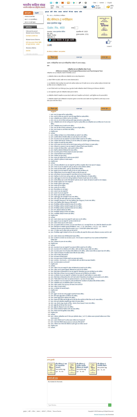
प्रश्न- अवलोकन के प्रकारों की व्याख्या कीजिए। (62, 142)
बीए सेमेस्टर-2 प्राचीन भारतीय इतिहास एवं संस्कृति (82, 365)
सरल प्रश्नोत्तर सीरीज (59, 31)
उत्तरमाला (53, 133)
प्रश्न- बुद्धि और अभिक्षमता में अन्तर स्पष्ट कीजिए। (62, 307)
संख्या (72, 28)
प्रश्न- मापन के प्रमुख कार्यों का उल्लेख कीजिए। (62, 114)
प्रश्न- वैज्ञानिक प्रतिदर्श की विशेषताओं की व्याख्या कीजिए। (64, 150)
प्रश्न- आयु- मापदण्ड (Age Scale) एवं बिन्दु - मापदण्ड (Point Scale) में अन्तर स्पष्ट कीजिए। (73, 303)
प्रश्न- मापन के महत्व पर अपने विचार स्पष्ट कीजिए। (63, 129)
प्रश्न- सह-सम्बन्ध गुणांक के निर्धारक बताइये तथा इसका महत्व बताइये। (67, 152)
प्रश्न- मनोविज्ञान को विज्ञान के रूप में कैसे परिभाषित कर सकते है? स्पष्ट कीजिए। (69, 135)
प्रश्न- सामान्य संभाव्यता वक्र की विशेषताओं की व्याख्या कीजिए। (65, 236)
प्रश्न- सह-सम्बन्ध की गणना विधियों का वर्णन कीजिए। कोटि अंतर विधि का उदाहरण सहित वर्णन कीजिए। (74, 249)
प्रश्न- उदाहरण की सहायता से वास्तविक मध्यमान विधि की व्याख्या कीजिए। (68, 253)
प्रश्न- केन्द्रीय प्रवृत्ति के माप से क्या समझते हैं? (62, 182)
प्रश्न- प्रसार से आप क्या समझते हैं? (59, 191)
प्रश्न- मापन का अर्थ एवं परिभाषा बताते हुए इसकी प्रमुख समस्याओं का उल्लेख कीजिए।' (71, 120)
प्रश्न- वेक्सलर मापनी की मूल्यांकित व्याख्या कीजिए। (63, 311)
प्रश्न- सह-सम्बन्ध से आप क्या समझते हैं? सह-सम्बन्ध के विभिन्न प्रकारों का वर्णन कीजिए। (71, 139)
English (110, 3)
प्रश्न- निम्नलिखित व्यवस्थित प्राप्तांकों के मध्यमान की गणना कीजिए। (66, 208)
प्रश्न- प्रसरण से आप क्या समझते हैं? (59, 193)
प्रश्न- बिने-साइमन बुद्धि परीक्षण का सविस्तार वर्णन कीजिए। (64, 296)
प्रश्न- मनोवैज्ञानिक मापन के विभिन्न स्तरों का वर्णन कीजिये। (64, 118)
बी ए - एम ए (49, 15)
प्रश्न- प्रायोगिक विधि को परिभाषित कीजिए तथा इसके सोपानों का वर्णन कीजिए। (69, 137)
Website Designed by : (99, 414)
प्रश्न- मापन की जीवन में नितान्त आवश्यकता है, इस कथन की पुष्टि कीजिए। (68, 127)
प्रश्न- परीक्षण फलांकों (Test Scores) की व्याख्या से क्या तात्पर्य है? (67, 284)
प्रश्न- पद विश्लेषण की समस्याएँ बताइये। (60, 288)
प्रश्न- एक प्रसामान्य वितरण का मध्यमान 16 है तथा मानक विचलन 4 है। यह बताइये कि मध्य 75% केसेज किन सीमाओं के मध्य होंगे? (81, 225)
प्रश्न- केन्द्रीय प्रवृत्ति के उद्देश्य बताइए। (60, 183)
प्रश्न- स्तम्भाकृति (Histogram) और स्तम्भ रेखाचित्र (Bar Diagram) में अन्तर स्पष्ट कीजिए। (73, 200)
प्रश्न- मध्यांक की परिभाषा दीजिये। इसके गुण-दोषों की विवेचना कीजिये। (67, 169)
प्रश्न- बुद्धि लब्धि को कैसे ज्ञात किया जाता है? (61, 305)
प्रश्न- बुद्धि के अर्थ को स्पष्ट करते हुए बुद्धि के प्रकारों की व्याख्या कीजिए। (67, 294)
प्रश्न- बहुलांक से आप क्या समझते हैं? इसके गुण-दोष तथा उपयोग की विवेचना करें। (70, 170)
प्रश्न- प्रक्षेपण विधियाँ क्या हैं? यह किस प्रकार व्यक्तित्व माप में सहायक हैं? (68, 320)
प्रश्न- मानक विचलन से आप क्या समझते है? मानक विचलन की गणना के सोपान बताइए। (71, 174)
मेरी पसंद (71, 11)
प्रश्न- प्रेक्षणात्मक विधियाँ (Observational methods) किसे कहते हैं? (68, 322)
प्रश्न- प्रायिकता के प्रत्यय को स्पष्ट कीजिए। (61, 241)
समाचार (60, 11)
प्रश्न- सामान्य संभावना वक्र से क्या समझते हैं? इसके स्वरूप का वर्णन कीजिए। (69, 219)
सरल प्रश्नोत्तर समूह (54, 23)
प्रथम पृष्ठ (79, 57)
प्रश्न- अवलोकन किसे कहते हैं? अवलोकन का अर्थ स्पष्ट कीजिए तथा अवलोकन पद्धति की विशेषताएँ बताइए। (75, 141)
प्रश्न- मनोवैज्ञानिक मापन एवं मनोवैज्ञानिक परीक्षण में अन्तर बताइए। (66, 283)
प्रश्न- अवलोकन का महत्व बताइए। (59, 155)
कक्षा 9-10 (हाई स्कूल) (30, 22)
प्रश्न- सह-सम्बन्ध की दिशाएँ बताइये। (59, 256)
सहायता (76, 11)
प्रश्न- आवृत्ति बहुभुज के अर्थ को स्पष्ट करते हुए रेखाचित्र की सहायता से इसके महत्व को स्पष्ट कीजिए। (74, 178)
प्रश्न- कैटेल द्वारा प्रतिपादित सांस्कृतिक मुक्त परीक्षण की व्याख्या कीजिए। (67, 301)
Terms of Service (57, 411)
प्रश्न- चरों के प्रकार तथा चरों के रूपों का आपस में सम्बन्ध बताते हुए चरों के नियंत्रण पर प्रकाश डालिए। (75, 144)
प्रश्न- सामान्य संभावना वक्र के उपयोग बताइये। (62, 223)
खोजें (51, 11)
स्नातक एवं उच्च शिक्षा (30, 16)
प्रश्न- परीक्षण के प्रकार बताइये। (58, 286)
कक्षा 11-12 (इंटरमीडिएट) (31, 19)
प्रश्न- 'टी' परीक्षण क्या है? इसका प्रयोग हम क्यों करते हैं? (64, 230)
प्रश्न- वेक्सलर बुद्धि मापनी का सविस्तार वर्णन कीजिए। (63, 297)
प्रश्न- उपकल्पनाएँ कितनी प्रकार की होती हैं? (61, 154)
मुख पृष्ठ (47, 11)
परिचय (55, 11)
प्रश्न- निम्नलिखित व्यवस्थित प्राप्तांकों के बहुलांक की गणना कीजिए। (66, 206)
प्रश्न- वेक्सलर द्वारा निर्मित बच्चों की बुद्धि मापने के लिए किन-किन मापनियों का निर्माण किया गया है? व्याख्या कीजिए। (77, 299)
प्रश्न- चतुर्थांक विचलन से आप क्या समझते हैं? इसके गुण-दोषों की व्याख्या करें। (69, 172)
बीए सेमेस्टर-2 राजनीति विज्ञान (102, 364)
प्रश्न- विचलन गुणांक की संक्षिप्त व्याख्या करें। (61, 195)
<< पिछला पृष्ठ (52, 57)
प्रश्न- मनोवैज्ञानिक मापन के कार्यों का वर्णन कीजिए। (63, 126)
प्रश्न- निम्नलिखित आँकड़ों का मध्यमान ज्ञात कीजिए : (63, 212)
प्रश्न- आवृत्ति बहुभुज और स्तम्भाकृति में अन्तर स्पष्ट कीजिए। (64, 197)
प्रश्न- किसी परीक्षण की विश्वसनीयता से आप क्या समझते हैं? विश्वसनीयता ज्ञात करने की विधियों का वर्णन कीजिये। (77, 271)
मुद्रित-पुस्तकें (28, 13)
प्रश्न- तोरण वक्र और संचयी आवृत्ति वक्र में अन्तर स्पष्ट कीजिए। (66, 198)
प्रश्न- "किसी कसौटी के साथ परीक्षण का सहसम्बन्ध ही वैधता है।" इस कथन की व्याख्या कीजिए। (73, 279)
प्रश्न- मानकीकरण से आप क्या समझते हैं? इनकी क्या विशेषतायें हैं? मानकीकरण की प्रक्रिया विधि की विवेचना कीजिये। (78, 281)
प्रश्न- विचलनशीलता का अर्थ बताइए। (59, 189)
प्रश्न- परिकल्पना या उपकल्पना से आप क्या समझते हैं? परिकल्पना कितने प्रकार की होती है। (72, 146)
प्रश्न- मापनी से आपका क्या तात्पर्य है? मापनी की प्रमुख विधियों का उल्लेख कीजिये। (70, 116)
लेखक (94, 3)
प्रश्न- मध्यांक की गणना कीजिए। (58, 185)
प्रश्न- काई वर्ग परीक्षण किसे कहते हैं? (59, 254)
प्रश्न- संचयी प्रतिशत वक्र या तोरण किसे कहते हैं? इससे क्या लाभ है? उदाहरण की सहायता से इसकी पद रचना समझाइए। (79, 180)
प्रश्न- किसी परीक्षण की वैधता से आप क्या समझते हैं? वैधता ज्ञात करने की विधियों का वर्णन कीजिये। (73, 273)
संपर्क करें (65, 11)
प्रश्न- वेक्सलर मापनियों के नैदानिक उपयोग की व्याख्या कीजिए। (65, 309)
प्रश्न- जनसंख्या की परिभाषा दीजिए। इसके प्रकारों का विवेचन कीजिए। (67, 148)
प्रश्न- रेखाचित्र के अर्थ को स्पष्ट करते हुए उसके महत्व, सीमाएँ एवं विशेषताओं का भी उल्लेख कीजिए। (74, 176)
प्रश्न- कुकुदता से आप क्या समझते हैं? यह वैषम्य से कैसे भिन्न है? (66, 221)
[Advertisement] (79, 342)
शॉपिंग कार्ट (112, 7)
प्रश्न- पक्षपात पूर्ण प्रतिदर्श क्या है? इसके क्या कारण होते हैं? (65, 157)
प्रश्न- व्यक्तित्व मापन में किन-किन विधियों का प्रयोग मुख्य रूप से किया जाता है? (69, 324)
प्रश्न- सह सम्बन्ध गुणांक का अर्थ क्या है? (60, 262)
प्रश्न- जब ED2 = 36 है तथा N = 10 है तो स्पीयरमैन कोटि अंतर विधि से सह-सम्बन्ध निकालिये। (73, 260)
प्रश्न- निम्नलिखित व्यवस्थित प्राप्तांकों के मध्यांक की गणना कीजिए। (66, 204)
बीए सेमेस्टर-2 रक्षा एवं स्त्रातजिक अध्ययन (61, 365)
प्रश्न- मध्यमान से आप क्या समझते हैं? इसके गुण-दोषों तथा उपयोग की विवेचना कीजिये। (71, 167)
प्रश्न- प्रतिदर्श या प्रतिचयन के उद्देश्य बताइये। (62, 159)
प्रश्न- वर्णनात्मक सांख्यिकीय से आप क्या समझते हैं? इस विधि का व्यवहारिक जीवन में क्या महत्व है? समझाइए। (76, 165)
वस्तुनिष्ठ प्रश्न (54, 131)
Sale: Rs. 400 (56, 27)
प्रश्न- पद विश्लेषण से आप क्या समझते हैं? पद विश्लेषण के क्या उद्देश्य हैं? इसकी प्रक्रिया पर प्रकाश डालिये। (76, 275)
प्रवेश (80, 11)
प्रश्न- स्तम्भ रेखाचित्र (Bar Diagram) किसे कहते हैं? (64, 202)
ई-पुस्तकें (37, 13)
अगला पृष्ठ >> (105, 57)
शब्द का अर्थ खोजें (97, 7)
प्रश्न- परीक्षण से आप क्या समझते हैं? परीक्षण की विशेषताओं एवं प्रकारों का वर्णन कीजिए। (71, 268)
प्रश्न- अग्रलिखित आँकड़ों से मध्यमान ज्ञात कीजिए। (63, 213)
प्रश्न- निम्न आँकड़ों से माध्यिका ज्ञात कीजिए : (61, 210)
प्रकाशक (102, 3)
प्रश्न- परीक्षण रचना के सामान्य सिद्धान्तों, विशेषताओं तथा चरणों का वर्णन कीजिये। (69, 269)
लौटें (50, 45)
